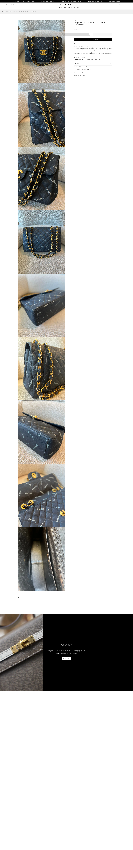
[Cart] (128, 4)
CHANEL (75, 20)
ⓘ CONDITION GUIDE (93, 40)
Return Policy (19, 604)
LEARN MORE (66, 658)
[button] (70, 7)
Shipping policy (77, 63)
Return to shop (5, 11)
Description (76, 44)
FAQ (18, 597)
